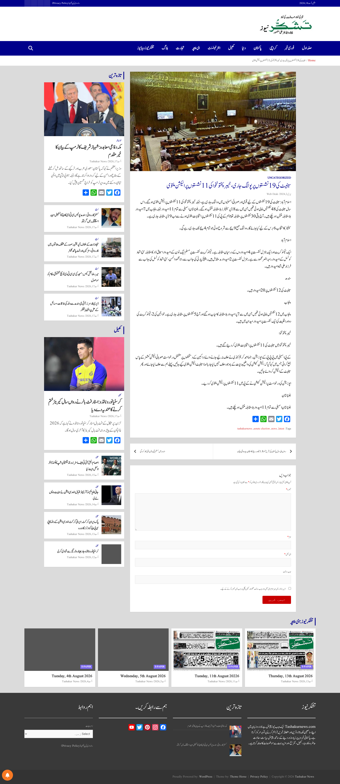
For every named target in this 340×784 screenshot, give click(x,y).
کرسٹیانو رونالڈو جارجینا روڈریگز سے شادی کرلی (78, 551)
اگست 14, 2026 (92, 504)
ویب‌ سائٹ (287, 572)
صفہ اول (307, 48)
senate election (262, 429)
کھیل (231, 48)
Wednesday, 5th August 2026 (143, 676)
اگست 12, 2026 (92, 557)
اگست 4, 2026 (86, 681)
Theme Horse (238, 777)
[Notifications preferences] (7, 775)
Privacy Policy (259, 777)
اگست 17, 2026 (114, 161)
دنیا (244, 48)
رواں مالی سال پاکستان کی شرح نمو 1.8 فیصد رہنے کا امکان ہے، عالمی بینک (261, 451)
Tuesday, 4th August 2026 (72, 676)
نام (289, 537)
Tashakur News (98, 161)
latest (281, 429)
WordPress (205, 777)
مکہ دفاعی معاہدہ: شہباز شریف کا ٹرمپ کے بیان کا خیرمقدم (88, 151)
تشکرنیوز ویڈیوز (145, 48)
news (274, 429)
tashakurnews (244, 429)
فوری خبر (289, 48)
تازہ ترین (115, 75)
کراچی (273, 48)
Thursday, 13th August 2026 (291, 676)
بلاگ (165, 48)
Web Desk (272, 194)
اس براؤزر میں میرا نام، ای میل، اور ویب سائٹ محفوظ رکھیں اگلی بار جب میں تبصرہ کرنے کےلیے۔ (253, 589)
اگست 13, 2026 (92, 534)
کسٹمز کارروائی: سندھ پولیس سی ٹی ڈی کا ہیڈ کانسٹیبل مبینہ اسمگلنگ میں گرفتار (201, 745)
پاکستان (258, 48)
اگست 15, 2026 (92, 475)
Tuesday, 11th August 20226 (217, 676)
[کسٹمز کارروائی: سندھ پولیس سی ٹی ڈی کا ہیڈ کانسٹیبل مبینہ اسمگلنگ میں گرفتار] (235, 750)
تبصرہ (288, 490)
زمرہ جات (89, 726)
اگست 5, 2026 (160, 681)
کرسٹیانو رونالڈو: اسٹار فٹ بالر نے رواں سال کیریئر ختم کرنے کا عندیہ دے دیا (84, 406)
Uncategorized (279, 178)
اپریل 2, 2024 (285, 194)
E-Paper (306, 666)
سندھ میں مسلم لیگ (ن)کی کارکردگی (152, 451)
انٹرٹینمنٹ (214, 48)
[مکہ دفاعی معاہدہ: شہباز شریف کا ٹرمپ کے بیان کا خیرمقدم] (235, 731)
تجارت (180, 48)
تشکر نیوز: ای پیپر (301, 621)
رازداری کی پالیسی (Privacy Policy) (66, 3)
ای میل (287, 554)
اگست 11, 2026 (232, 681)
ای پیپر (196, 48)
